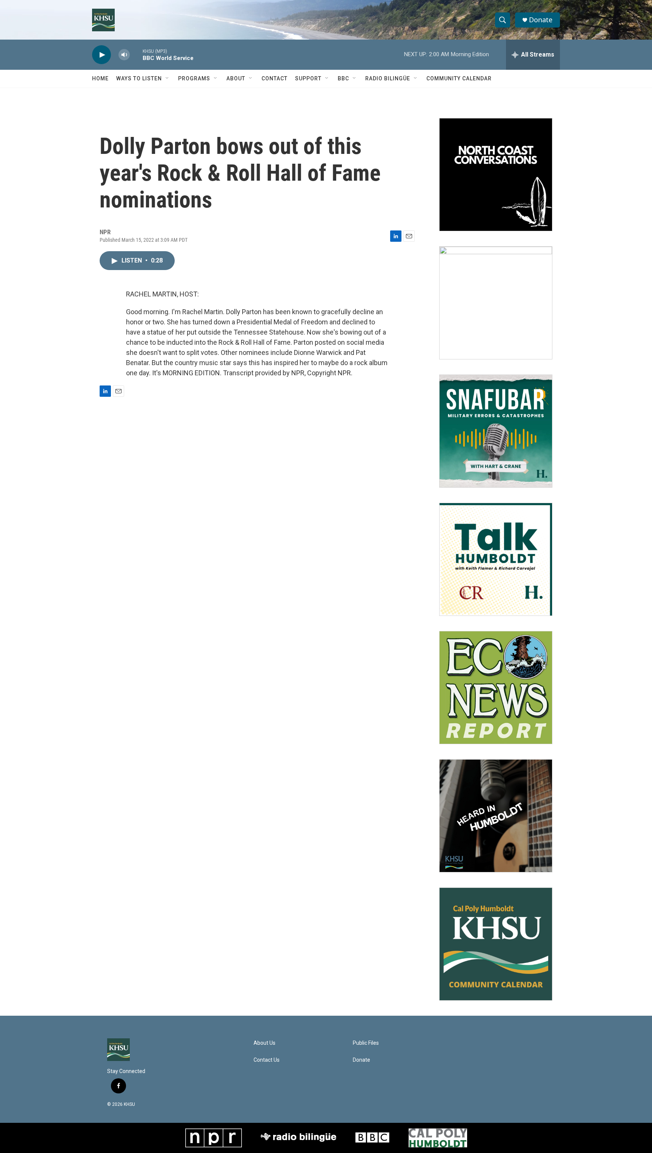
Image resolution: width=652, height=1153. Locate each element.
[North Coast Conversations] (496, 174)
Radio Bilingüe (387, 78)
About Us (264, 1043)
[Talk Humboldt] (496, 559)
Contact (274, 78)
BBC (343, 78)
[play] (101, 55)
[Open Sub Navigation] (168, 78)
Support (308, 78)
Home (100, 78)
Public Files (366, 1043)
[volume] (124, 54)
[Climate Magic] (496, 303)
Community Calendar (459, 78)
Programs (194, 78)
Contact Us (267, 1060)
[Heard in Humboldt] (496, 816)
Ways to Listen (139, 78)
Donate (540, 20)
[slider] (136, 54)
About (235, 78)
